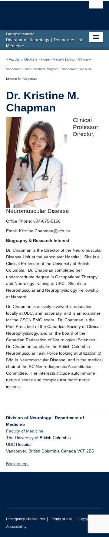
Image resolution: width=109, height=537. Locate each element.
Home (45, 59)
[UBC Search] (96, 7)
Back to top (17, 463)
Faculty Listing (63, 59)
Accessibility (16, 527)
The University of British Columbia (40, 12)
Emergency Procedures (25, 519)
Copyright (86, 519)
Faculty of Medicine (23, 59)
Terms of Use (61, 519)
